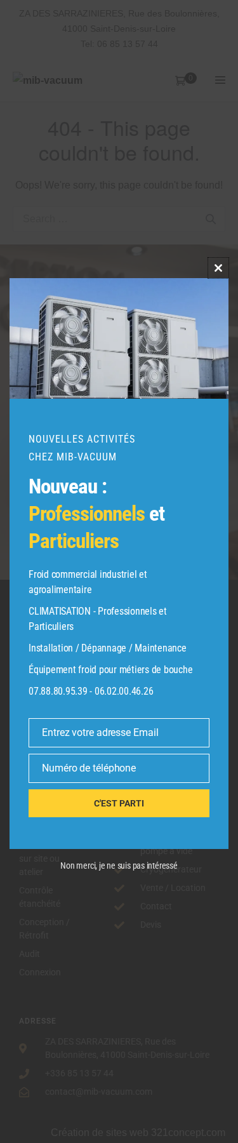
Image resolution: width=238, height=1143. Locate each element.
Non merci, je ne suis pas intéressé (118, 865)
